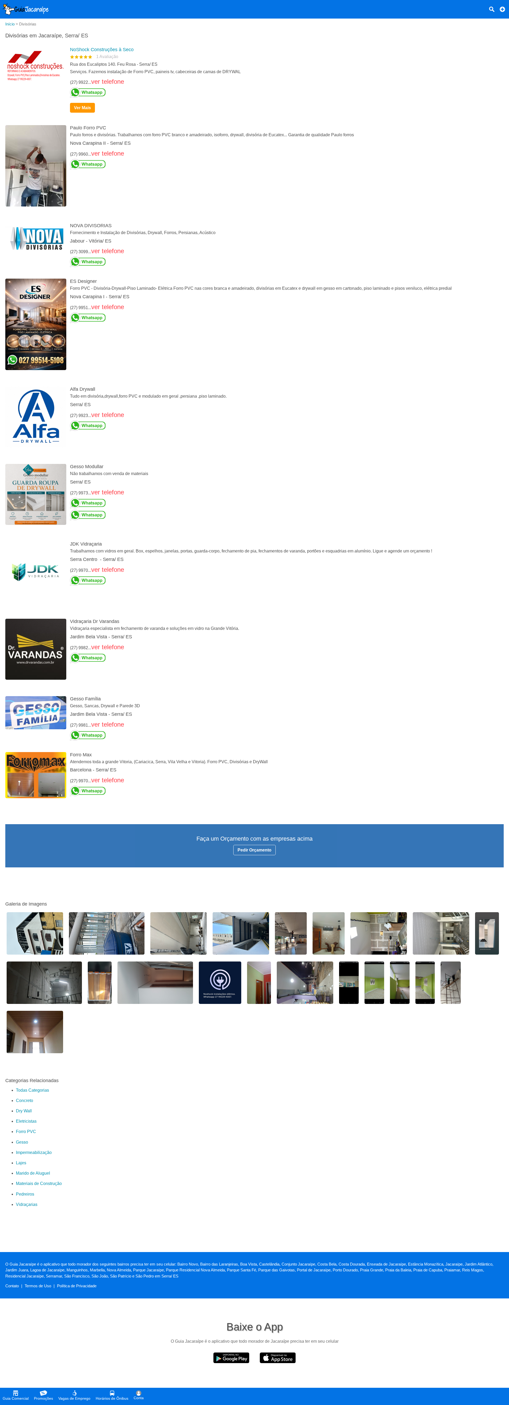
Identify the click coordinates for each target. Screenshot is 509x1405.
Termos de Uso (38, 1286)
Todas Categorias (32, 1090)
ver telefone (107, 81)
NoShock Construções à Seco (102, 49)
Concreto (24, 1100)
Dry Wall (24, 1111)
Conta (139, 1398)
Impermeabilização (34, 1152)
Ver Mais (82, 108)
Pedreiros (25, 1194)
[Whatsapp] (284, 92)
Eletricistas (26, 1121)
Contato (12, 1286)
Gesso (22, 1142)
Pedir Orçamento (254, 850)
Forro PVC (26, 1131)
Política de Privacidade (76, 1286)
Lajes (21, 1163)
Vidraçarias (26, 1204)
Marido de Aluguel (33, 1173)
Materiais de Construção (39, 1183)
